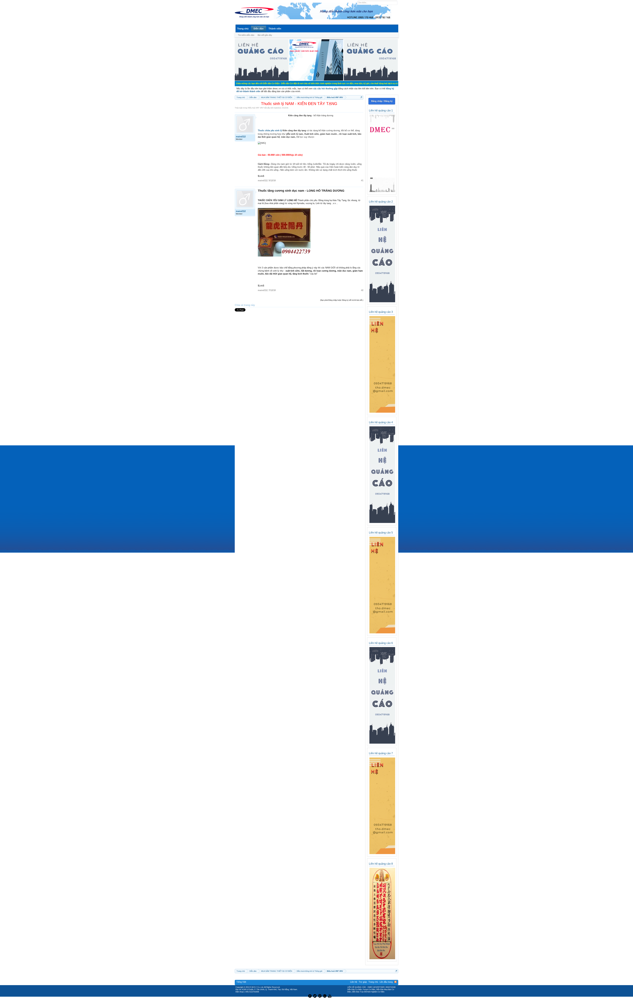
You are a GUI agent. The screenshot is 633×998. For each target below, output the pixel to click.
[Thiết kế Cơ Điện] (320, 995)
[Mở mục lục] (361, 97)
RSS (395, 982)
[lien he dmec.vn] (262, 80)
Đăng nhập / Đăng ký (381, 101)
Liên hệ (353, 982)
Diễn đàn (259, 28)
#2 (362, 290)
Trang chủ (243, 28)
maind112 (277, 108)
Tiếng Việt (241, 982)
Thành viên (275, 28)
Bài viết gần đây (265, 35)
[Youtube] (330, 995)
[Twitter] (315, 995)
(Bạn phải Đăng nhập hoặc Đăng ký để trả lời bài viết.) (341, 300)
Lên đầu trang (386, 982)
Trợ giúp (363, 982)
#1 (362, 180)
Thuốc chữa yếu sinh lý (270, 130)
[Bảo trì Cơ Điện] (325, 995)
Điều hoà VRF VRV (255, 108)
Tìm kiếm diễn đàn (246, 35)
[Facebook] (309, 995)
